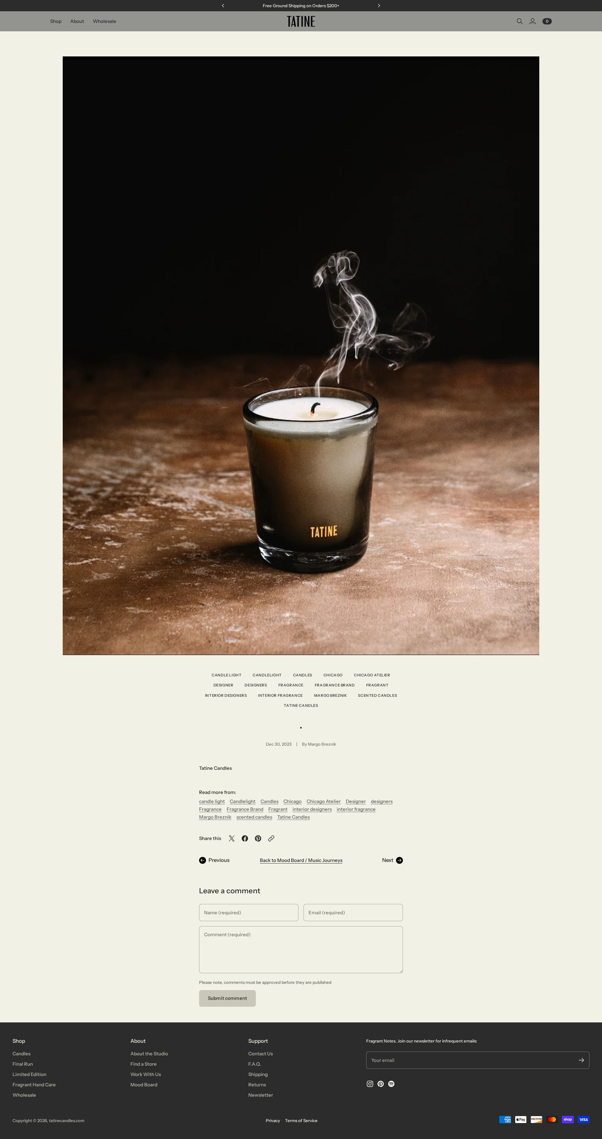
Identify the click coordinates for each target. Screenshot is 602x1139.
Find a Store (143, 1064)
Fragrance (291, 685)
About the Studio (149, 1054)
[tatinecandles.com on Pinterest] (380, 1084)
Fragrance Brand (335, 685)
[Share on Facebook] (245, 838)
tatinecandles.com (66, 1120)
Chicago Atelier (372, 675)
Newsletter (260, 1095)
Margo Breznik (330, 695)
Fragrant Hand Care (34, 1085)
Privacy (273, 1120)
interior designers (226, 695)
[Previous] (223, 6)
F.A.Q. (254, 1064)
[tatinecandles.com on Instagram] (370, 1084)
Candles (302, 675)
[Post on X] (231, 838)
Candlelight (267, 675)
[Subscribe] (581, 1060)
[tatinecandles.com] (301, 21)
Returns (257, 1085)
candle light (226, 675)
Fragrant (377, 685)
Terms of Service (301, 1120)
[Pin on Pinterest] (258, 838)
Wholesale (24, 1095)
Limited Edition (29, 1074)
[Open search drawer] (520, 21)
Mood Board (143, 1085)
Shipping (258, 1074)
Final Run (23, 1064)
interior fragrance (280, 695)
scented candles (377, 695)
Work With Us (145, 1074)
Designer (224, 685)
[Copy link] (271, 838)
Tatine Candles (301, 705)
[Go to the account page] (532, 21)
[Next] (379, 6)
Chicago (333, 675)
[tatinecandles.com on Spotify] (391, 1084)
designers (256, 685)
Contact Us (260, 1054)
